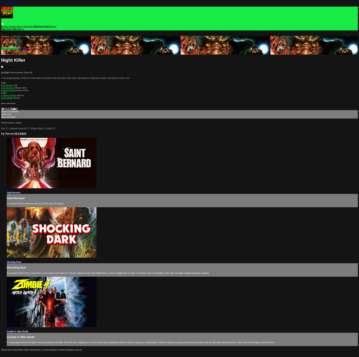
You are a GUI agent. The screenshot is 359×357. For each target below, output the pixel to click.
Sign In (20, 29)
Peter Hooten (7, 85)
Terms (32, 349)
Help (26, 349)
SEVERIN (5, 72)
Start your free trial (9, 48)
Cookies (46, 349)
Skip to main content (10, 2)
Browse (5, 26)
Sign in (52, 26)
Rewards (28, 26)
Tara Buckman (8, 88)
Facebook (5, 109)
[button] (3, 24)
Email (15, 109)
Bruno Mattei (7, 98)
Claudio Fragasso (9, 95)
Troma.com (6, 349)
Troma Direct (18, 349)
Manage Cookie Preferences (63, 349)
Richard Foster (8, 90)
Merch (20, 26)
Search (13, 26)
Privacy (38, 349)
